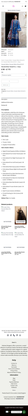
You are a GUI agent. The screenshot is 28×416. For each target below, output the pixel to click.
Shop (14, 380)
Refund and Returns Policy (14, 372)
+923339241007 (17, 1)
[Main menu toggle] (3, 6)
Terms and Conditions (14, 369)
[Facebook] (11, 335)
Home (2, 60)
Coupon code (14, 385)
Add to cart (5, 85)
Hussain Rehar (8, 60)
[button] (26, 1)
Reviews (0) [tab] (4, 105)
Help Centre (14, 384)
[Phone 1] (14, 335)
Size (2, 72)
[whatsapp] (20, 335)
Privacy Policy (14, 370)
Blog (14, 378)
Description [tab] (4, 99)
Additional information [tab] (7, 102)
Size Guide (14, 367)
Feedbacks (14, 387)
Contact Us (14, 363)
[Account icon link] (22, 6)
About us (14, 365)
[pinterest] (17, 335)
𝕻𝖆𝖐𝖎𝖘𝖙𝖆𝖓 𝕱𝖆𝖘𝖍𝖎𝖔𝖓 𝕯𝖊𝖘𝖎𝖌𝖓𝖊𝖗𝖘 (14, 10)
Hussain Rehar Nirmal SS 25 (16, 64)
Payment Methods (14, 382)
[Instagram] (8, 335)
